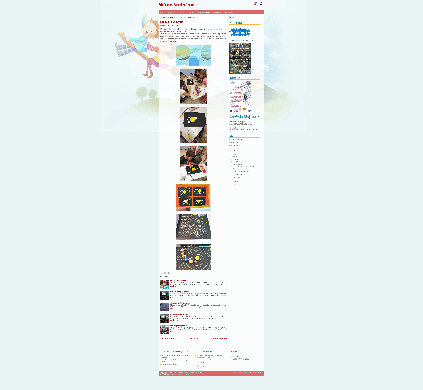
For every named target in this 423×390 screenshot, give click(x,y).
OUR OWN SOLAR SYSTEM (171, 22)
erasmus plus (172, 18)
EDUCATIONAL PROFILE (203, 12)
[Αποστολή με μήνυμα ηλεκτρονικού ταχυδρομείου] (162, 273)
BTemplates (259, 372)
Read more (174, 286)
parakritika (241, 129)
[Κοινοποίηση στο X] (166, 273)
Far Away (236, 169)
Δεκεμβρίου (237, 161)
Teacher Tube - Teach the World (207, 360)
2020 (233, 157)
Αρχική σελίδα (193, 338)
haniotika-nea (250, 125)
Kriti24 (248, 129)
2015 (233, 184)
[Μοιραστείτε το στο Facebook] (169, 273)
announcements (236, 139)
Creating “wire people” (178, 326)
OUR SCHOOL (171, 12)
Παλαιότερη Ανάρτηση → (219, 338)
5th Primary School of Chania (176, 4)
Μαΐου (236, 178)
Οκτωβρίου (237, 164)
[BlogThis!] (164, 273)
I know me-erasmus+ (178, 280)
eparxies (254, 129)
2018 (233, 181)
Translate (245, 359)
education (234, 142)
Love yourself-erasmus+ (179, 314)
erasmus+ (190, 12)
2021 (233, 154)
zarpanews (241, 125)
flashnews (232, 125)
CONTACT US (229, 12)
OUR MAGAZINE (217, 12)
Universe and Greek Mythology (243, 166)
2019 (233, 159)
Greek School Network (169, 364)
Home (163, 18)
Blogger (244, 372)
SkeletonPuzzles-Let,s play (180, 303)
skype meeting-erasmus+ (179, 292)
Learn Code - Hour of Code (206, 363)
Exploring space (238, 174)
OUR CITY (181, 12)
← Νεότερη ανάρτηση (168, 338)
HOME (162, 12)
